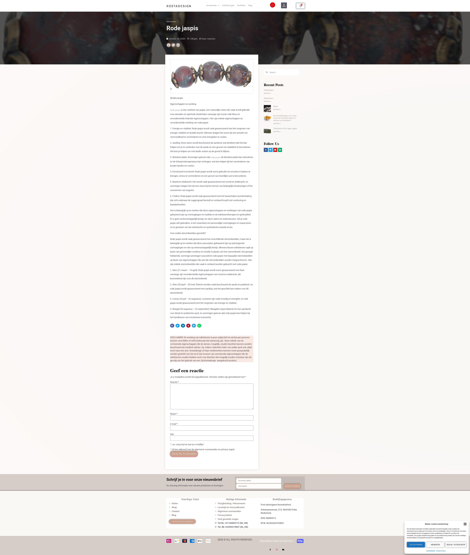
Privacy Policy (441, 550)
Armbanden (211, 5)
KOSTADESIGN (178, 6)
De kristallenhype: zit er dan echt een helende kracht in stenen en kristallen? (285, 118)
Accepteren (416, 544)
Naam (174, 414)
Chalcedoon (269, 90)
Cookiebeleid (430, 550)
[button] (465, 524)
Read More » (267, 93)
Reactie (174, 382)
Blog (250, 5)
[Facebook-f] (270, 550)
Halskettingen (228, 5)
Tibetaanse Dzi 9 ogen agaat (285, 128)
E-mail (174, 424)
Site (172, 434)
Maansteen (268, 98)
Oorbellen (241, 5)
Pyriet (275, 106)
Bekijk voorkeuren (456, 544)
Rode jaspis (175, 110)
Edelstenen (171, 21)
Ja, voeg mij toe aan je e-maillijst (188, 444)
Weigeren (435, 544)
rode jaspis (215, 157)
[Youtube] (283, 550)
